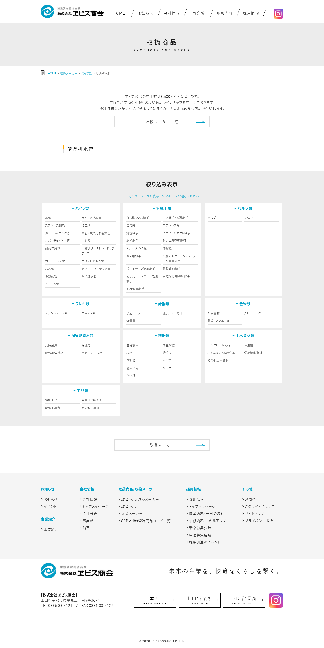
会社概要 (89, 513)
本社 (155, 600)
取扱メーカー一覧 (162, 121)
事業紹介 (51, 529)
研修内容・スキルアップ (207, 520)
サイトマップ (254, 513)
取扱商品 (128, 506)
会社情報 (172, 13)
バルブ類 (245, 208)
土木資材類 (245, 335)
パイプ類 (82, 208)
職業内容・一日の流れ (206, 513)
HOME (119, 13)
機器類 (163, 335)
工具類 (82, 390)
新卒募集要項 (200, 527)
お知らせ (145, 13)
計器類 (163, 303)
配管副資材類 (82, 335)
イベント (50, 506)
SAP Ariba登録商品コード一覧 (146, 520)
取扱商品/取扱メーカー (140, 499)
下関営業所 (244, 600)
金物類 (244, 303)
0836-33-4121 (60, 605)
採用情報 (251, 13)
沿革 (86, 527)
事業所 (198, 13)
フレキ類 (82, 303)
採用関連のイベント (204, 542)
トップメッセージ (95, 506)
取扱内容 (225, 13)
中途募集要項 (200, 535)
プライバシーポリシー (262, 520)
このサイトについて (260, 506)
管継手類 (163, 208)
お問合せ (252, 499)
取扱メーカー (162, 445)
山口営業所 (199, 600)
